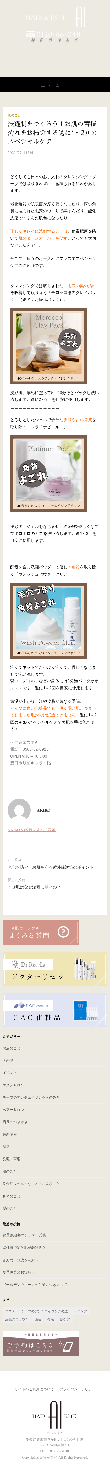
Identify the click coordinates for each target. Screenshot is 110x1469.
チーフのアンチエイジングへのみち (31, 1097)
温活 (6, 1146)
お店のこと (11, 1048)
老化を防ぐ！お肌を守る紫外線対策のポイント (51, 867)
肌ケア (65, 1319)
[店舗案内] (68, 40)
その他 (8, 1060)
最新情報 (10, 1134)
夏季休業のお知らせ (19, 1272)
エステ (10, 1311)
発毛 (50, 1319)
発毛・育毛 (11, 1158)
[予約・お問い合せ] (76, 40)
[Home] (33, 40)
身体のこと (11, 1196)
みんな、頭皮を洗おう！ (22, 1260)
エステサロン (13, 1085)
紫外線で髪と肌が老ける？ (24, 1247)
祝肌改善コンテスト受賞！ (26, 1235)
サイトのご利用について (34, 1388)
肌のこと (14, 115)
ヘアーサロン (13, 1109)
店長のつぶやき (15, 1121)
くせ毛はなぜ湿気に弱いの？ (34, 886)
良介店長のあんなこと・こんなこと (31, 1183)
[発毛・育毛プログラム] (59, 40)
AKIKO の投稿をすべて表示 (32, 829)
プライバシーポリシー (77, 1388)
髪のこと (10, 1208)
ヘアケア (80, 1311)
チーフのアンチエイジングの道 (44, 1311)
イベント (10, 1072)
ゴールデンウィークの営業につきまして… (37, 1284)
